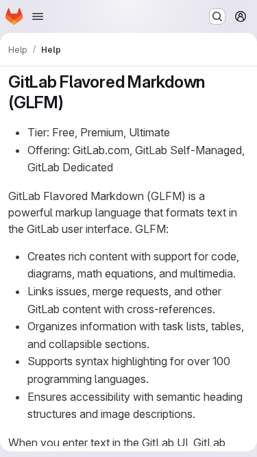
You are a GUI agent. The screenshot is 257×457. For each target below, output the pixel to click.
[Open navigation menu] (38, 16)
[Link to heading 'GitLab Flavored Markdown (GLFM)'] (73, 102)
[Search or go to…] (217, 16)
